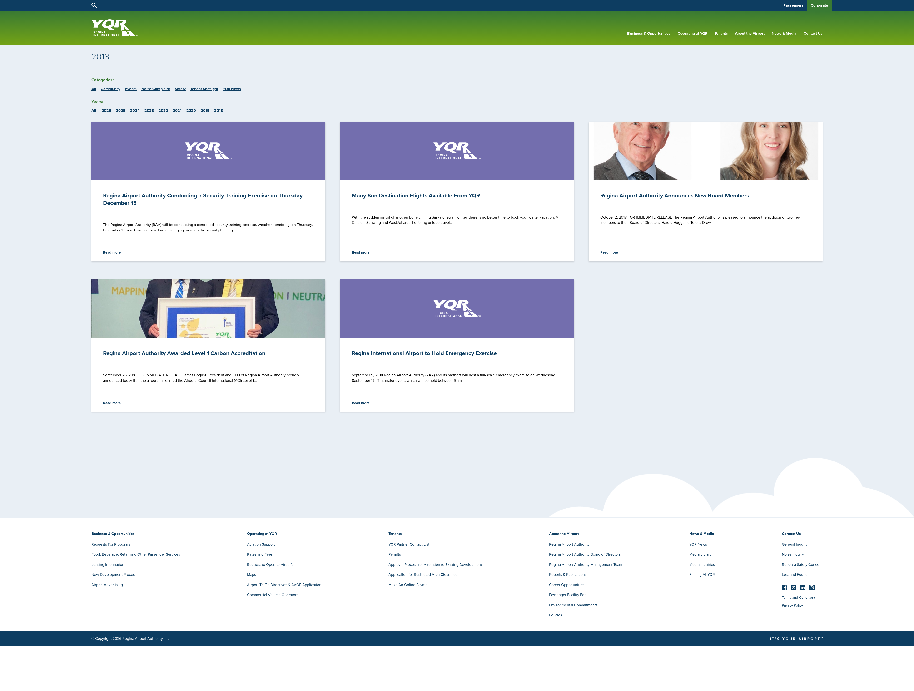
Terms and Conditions (799, 597)
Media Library (700, 554)
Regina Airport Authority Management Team (585, 564)
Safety (180, 89)
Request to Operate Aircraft (270, 564)
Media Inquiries (702, 564)
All (93, 89)
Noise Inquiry (793, 554)
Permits (394, 554)
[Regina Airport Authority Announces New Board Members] (706, 179)
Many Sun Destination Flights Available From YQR (416, 195)
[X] (793, 587)
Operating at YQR (692, 33)
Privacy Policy (792, 605)
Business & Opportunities (649, 33)
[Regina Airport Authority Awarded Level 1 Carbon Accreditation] (208, 336)
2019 (205, 110)
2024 (135, 110)
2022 (163, 110)
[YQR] (114, 35)
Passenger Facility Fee (567, 595)
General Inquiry (794, 544)
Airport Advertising (107, 585)
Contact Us (813, 33)
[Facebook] (784, 587)
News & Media (784, 33)
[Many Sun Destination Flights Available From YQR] (457, 151)
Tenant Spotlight (204, 89)
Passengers (793, 5)
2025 (120, 110)
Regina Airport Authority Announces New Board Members (674, 195)
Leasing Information (107, 564)
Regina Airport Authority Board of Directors (585, 554)
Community (110, 89)
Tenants (721, 33)
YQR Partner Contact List (408, 544)
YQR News (232, 89)
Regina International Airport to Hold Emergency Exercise (424, 353)
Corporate (819, 5)
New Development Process (113, 574)
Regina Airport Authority (569, 544)
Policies (555, 615)
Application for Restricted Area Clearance (422, 574)
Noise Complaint (155, 89)
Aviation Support (261, 544)
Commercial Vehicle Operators (272, 595)
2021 (177, 110)
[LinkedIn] (802, 587)
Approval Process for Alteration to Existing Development (435, 564)
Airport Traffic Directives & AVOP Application (284, 585)
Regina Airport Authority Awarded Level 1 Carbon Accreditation (184, 353)
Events (131, 89)
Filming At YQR (702, 574)
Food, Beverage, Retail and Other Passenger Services (135, 554)
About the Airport (750, 33)
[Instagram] (812, 587)
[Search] (94, 5)
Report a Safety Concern (802, 564)
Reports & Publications (567, 574)
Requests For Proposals (110, 544)
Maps (251, 574)
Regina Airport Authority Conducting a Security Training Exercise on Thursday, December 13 (203, 199)
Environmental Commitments (573, 605)
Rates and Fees (260, 554)
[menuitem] (649, 33)
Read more (112, 252)
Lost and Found (795, 574)
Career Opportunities (566, 585)
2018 (218, 110)
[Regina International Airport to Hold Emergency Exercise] (457, 309)
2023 (149, 110)
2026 (106, 110)
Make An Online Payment (409, 585)
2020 (191, 110)
